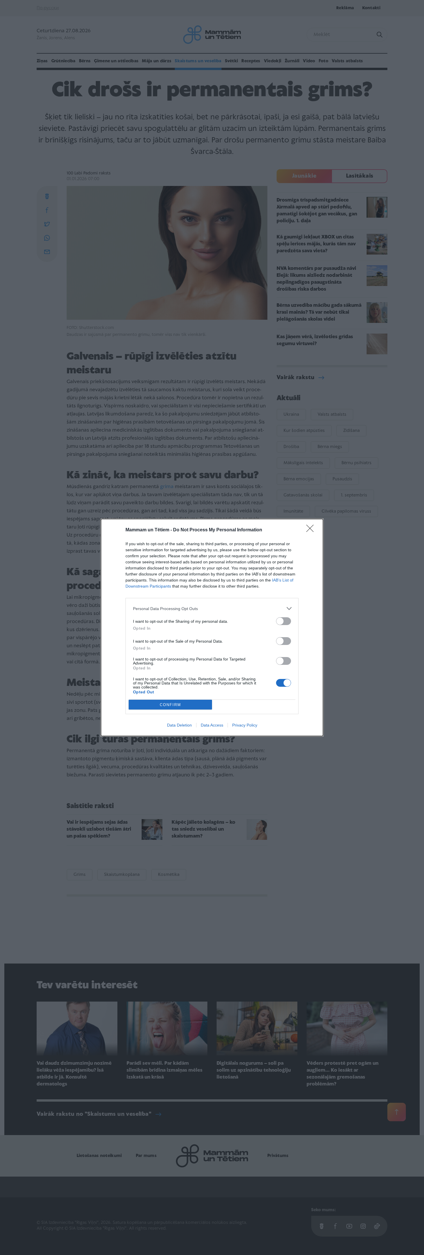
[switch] (283, 621)
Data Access (212, 725)
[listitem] (212, 608)
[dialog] (212, 627)
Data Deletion (179, 725)
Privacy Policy (244, 725)
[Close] (311, 530)
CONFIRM (170, 705)
